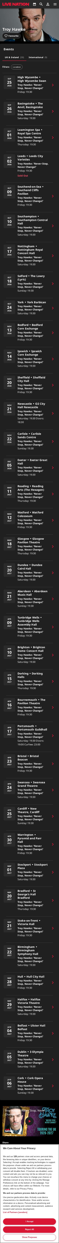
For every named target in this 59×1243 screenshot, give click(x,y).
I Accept (29, 1221)
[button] (47, 4)
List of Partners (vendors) (15, 1212)
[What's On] (34, 4)
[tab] (14, 57)
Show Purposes (29, 1237)
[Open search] (41, 4)
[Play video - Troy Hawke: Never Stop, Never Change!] (29, 1121)
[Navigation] (55, 4)
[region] (29, 1193)
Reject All (29, 1229)
